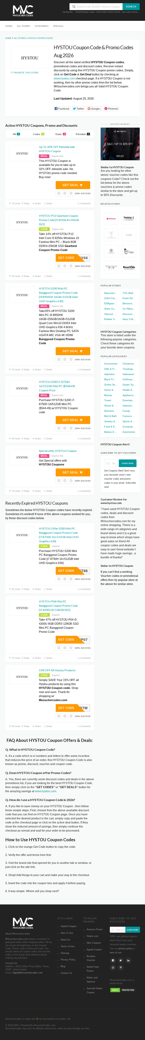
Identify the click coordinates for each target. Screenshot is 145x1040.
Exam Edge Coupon (129, 298)
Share (37, 203)
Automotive (129, 432)
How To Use (67, 933)
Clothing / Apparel (129, 379)
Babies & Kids (111, 432)
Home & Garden (111, 389)
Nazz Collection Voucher (129, 319)
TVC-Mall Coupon (129, 293)
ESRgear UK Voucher (111, 303)
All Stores (23, 26)
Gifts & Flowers (111, 368)
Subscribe (128, 463)
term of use (115, 952)
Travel (107, 400)
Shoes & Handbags (111, 405)
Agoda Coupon (94, 949)
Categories (41, 26)
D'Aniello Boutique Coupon (85, 12)
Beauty (108, 395)
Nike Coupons (94, 943)
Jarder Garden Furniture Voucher (108, 12)
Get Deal (71, 185)
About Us (65, 940)
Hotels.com (92, 936)
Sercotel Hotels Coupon (94, 990)
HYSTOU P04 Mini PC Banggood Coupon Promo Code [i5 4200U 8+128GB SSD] (58, 605)
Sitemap (65, 953)
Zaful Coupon (111, 298)
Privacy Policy (68, 959)
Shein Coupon (111, 308)
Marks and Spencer (92, 979)
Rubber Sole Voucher (111, 319)
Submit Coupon (68, 926)
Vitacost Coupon (111, 314)
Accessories (111, 363)
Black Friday (111, 379)
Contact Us (66, 973)
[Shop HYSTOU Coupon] (29, 57)
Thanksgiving (129, 368)
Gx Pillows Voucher (129, 308)
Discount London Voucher (129, 314)
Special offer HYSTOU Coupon (58, 450)
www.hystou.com (64, 78)
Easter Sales (129, 384)
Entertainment (129, 400)
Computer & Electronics (129, 426)
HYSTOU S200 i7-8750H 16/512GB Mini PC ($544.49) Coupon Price (57, 386)
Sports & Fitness (129, 421)
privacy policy (125, 948)
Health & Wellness (129, 389)
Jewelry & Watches (111, 421)
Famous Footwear (129, 416)
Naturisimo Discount (111, 293)
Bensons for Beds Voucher (129, 303)
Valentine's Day (111, 374)
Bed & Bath (110, 416)
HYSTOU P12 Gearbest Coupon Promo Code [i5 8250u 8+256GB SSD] (59, 220)
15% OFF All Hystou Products (57, 670)
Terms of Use (67, 946)
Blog (63, 966)
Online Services (111, 384)
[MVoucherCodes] (23, 10)
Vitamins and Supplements (129, 405)
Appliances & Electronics (129, 395)
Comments (85, 203)
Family (126, 411)
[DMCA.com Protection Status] (123, 990)
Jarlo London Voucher (130, 12)
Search (131, 6)
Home (8, 26)
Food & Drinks (111, 426)
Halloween (128, 374)
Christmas (128, 363)
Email (49, 203)
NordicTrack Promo (93, 969)
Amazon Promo (95, 929)
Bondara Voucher (91, 958)
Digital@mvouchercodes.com (28, 973)
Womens (109, 411)
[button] (62, 108)
